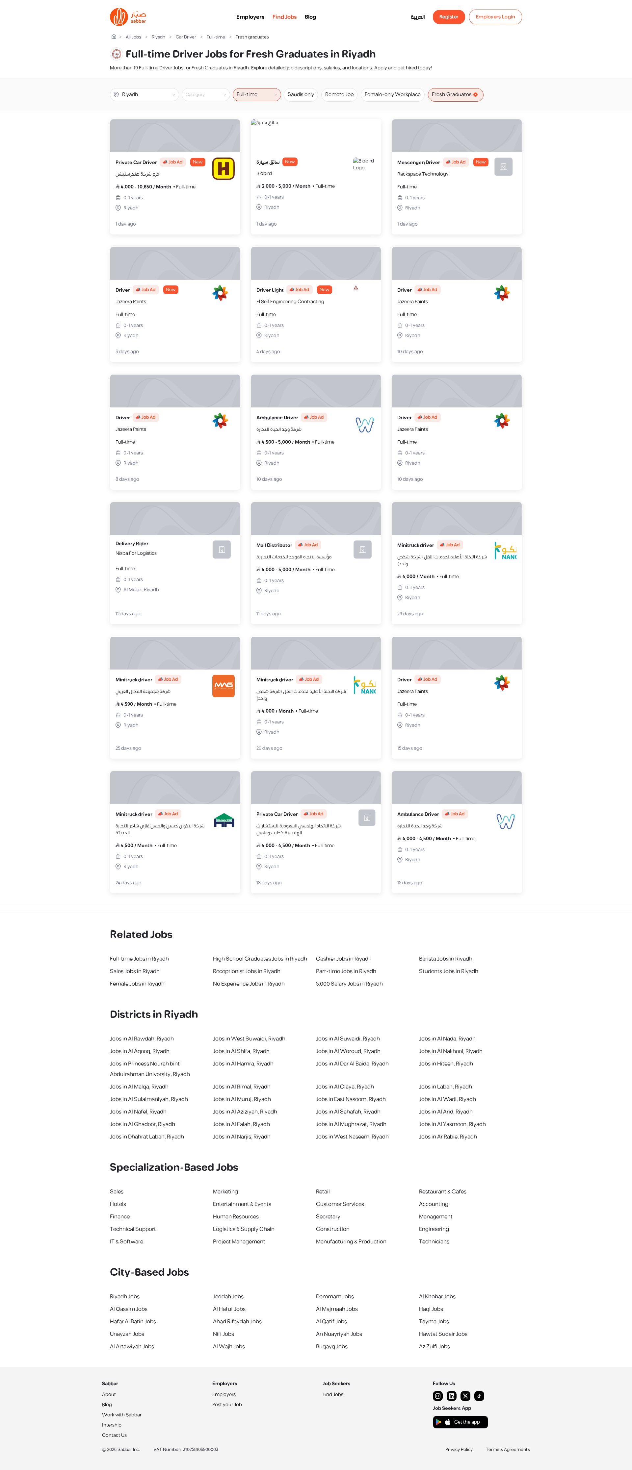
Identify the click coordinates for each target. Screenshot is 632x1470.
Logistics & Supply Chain (244, 1229)
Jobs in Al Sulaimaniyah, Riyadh (149, 1099)
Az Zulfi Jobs (434, 1346)
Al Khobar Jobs (437, 1296)
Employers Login (495, 17)
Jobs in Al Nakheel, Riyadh (451, 1051)
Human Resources (236, 1217)
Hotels (118, 1204)
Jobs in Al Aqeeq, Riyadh (140, 1051)
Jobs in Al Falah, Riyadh (241, 1124)
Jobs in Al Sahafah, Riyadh (348, 1112)
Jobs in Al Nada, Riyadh (447, 1039)
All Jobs (133, 37)
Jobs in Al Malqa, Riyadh (139, 1087)
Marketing (225, 1192)
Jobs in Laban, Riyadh (445, 1087)
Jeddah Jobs (228, 1296)
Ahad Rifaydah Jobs (237, 1321)
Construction (333, 1229)
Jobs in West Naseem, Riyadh (352, 1137)
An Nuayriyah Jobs (339, 1334)
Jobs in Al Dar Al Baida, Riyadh (352, 1064)
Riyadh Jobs (125, 1296)
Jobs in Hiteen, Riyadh (446, 1064)
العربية (418, 17)
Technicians (434, 1241)
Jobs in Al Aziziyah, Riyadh (245, 1112)
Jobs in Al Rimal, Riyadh (242, 1087)
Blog (310, 17)
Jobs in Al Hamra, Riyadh (243, 1064)
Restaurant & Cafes (442, 1192)
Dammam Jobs (335, 1296)
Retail (323, 1192)
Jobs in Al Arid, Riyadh (446, 1112)
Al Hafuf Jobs (229, 1309)
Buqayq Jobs (332, 1346)
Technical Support (133, 1229)
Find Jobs (285, 17)
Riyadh (158, 37)
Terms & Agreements (508, 1449)
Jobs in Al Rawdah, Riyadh (142, 1039)
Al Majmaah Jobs (337, 1309)
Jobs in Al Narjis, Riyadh (242, 1137)
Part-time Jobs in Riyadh (346, 971)
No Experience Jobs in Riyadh (249, 984)
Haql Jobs (431, 1309)
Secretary (328, 1217)
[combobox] (211, 95)
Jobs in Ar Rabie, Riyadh (448, 1137)
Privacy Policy (459, 1449)
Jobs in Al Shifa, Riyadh (241, 1051)
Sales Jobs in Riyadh (135, 971)
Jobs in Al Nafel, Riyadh (138, 1112)
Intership (111, 1425)
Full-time (216, 37)
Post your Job (227, 1404)
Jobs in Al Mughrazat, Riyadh (351, 1124)
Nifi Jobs (223, 1334)
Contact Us (114, 1435)
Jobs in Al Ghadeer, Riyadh (142, 1124)
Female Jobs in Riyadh (137, 984)
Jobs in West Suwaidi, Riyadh (249, 1039)
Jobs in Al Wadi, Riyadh (447, 1099)
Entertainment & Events (242, 1204)
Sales (116, 1192)
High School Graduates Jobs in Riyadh (260, 959)
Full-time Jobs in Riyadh (139, 959)
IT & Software (126, 1241)
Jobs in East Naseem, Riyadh (351, 1099)
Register (449, 17)
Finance (120, 1217)
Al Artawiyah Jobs (132, 1346)
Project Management (239, 1241)
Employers (250, 17)
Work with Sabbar (122, 1414)
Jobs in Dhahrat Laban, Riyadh (147, 1137)
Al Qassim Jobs (128, 1309)
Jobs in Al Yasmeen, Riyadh (452, 1124)
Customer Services (340, 1204)
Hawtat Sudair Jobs (443, 1334)
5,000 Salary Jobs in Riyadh (349, 984)
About (109, 1394)
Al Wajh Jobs (229, 1346)
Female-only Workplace (393, 94)
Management (436, 1217)
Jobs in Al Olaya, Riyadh (345, 1087)
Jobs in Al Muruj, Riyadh (242, 1099)
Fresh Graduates (452, 94)
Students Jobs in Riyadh (448, 971)
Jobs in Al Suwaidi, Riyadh (348, 1039)
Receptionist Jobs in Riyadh (246, 971)
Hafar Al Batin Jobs (133, 1321)
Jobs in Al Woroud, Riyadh (348, 1051)
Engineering (434, 1229)
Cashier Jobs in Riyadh (344, 959)
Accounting (433, 1204)
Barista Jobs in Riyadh (445, 959)
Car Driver (186, 37)
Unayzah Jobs (127, 1334)
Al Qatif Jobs (331, 1321)
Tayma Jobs (434, 1321)
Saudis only (301, 94)
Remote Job (339, 94)
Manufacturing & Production (351, 1241)
